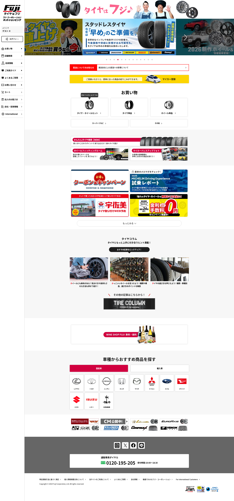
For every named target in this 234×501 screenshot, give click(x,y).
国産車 (99, 368)
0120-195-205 (120, 463)
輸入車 (160, 368)
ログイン (13, 39)
